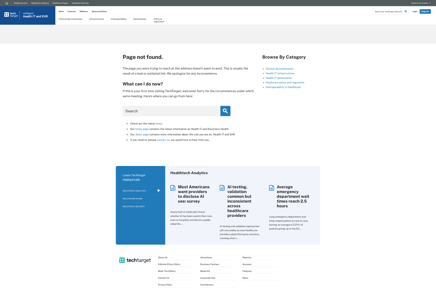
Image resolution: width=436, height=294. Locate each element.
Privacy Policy (165, 284)
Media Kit (205, 271)
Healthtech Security (80, 3)
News (61, 11)
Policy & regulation (159, 20)
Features (72, 11)
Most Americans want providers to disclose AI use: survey (194, 193)
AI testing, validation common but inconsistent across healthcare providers (239, 201)
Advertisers (206, 257)
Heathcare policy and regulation (285, 82)
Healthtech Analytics (40, 3)
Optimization (139, 19)
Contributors (206, 284)
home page (142, 129)
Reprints (247, 257)
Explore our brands (419, 3)
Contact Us (163, 278)
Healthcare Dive (21, 3)
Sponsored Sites (99, 11)
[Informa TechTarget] (6, 3)
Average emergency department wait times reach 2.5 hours (293, 196)
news (159, 123)
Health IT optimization (279, 77)
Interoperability (119, 19)
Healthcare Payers (60, 3)
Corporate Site (207, 278)
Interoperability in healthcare (283, 87)
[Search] (406, 11)
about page (142, 134)
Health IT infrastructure (280, 73)
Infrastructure (96, 19)
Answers (247, 264)
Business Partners (209, 264)
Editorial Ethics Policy (169, 264)
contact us (163, 139)
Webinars (84, 11)
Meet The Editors (167, 271)
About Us (163, 257)
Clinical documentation (70, 19)
